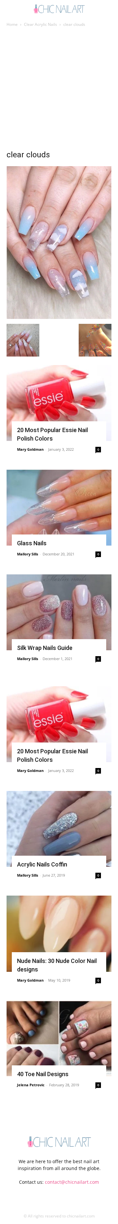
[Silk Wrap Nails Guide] (59, 612)
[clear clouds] (59, 317)
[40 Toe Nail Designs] (59, 1038)
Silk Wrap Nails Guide (44, 647)
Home (12, 24)
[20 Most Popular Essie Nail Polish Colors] (59, 403)
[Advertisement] (59, 90)
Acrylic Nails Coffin (42, 864)
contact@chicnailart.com (72, 1182)
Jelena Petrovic (31, 1084)
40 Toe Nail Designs (43, 1074)
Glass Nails (32, 543)
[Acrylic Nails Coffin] (59, 829)
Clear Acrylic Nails (40, 24)
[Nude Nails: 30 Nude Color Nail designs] (59, 933)
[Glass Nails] (59, 508)
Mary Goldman (30, 449)
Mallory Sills (27, 553)
